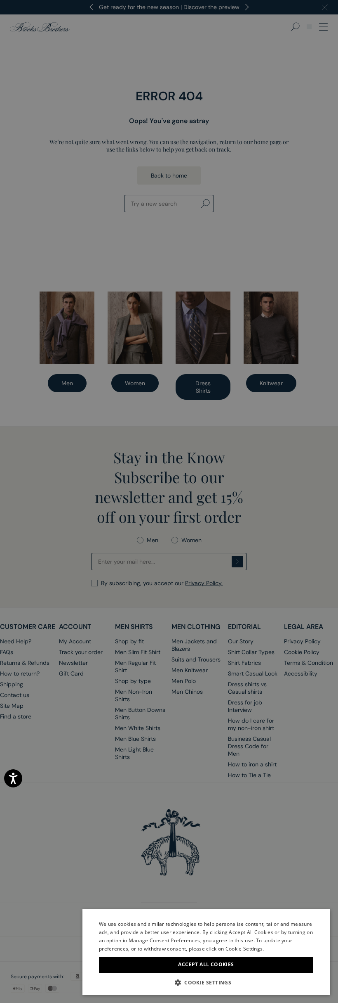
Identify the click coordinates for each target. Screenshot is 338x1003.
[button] (206, 982)
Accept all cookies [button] (206, 964)
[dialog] (169, 501)
